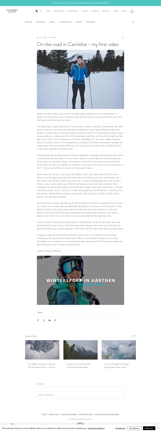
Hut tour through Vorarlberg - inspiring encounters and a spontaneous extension (117, 365)
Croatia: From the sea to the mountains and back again (78, 365)
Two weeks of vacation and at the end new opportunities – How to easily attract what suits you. (41, 365)
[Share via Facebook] (38, 320)
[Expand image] (80, 79)
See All (133, 336)
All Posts (28, 22)
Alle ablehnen (134, 428)
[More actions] (122, 37)
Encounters (90, 22)
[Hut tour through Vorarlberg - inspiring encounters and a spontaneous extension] (119, 349)
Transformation (65, 22)
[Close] (158, 428)
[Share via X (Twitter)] (44, 320)
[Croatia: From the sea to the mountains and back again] (80, 350)
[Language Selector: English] (38, 11)
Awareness (41, 22)
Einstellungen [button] (121, 428)
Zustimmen (149, 428)
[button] (85, 11)
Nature (52, 22)
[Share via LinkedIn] (49, 320)
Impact (79, 22)
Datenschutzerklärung (96, 428)
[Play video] (80, 280)
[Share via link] (55, 320)
